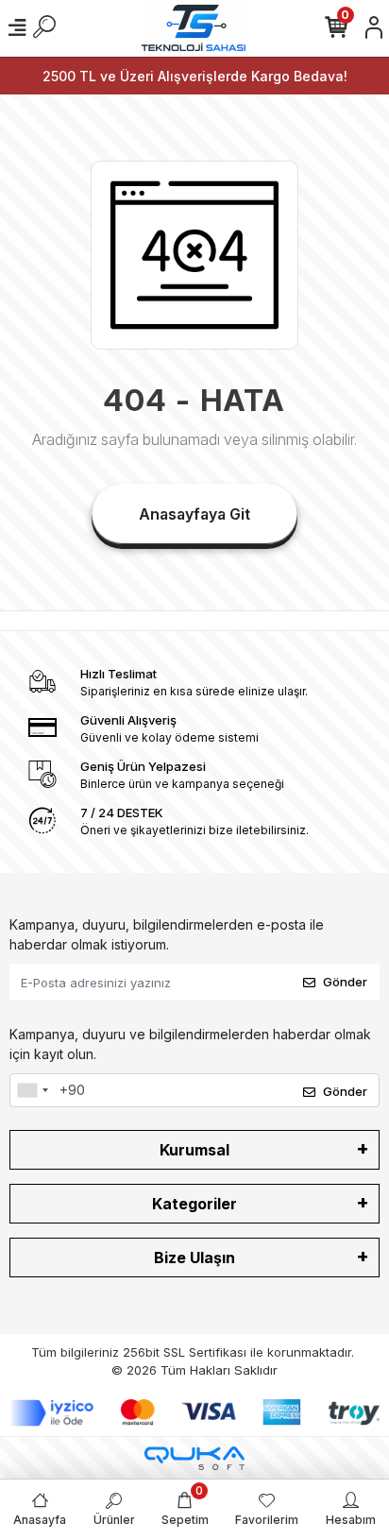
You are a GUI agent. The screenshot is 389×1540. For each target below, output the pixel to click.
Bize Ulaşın (194, 1257)
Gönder (345, 981)
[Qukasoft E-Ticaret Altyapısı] (194, 1458)
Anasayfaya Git (194, 514)
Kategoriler (194, 1203)
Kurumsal (194, 1149)
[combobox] (32, 1090)
